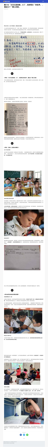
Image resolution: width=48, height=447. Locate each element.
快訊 (43, 1)
